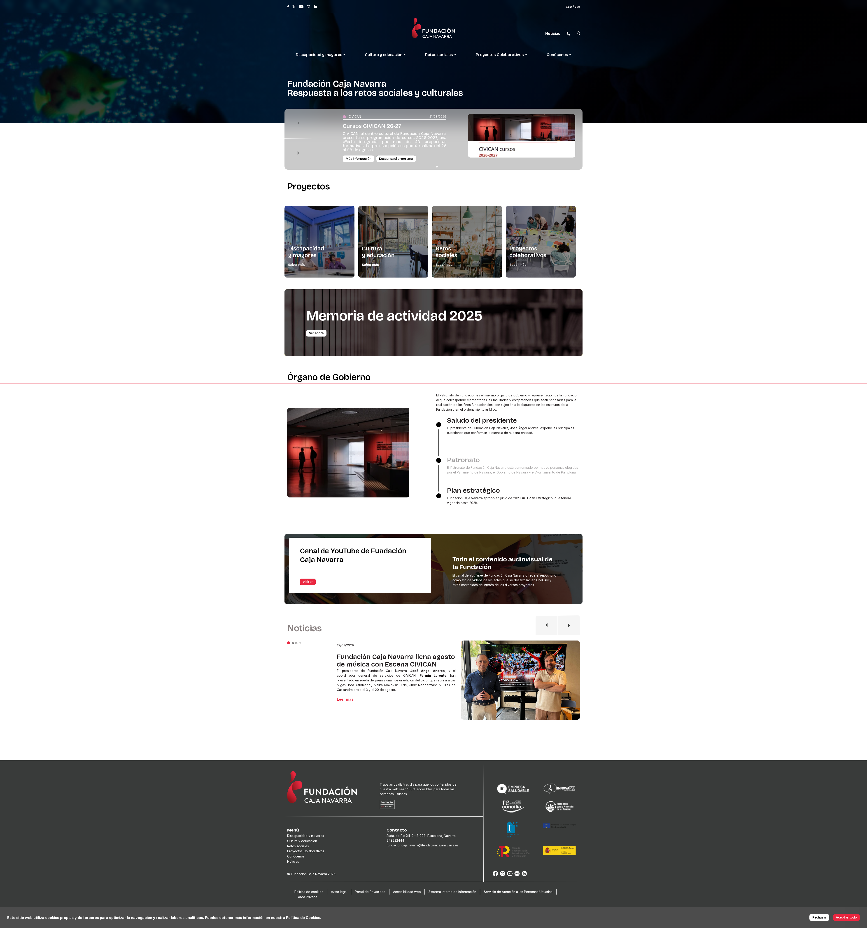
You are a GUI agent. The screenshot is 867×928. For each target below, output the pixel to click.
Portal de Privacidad (370, 892)
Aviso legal (339, 892)
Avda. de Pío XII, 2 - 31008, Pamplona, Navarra (421, 836)
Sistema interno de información (452, 892)
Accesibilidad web (407, 892)
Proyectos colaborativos (527, 252)
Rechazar (819, 917)
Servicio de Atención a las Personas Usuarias (518, 892)
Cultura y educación (378, 252)
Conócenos (296, 856)
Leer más (345, 704)
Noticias (293, 861)
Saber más (296, 265)
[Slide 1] (437, 166)
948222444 (395, 840)
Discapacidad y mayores (306, 252)
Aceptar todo (846, 917)
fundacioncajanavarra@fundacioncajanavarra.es (423, 845)
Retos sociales (446, 252)
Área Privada (307, 897)
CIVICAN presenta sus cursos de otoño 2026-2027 (388, 661)
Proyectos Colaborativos (305, 851)
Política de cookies (308, 892)
